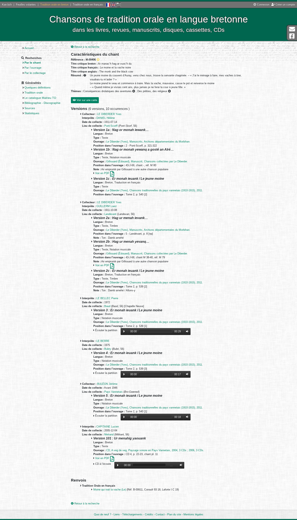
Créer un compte (285, 4)
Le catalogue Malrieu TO (40, 97)
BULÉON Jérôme (107, 383)
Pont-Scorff (111, 125)
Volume (186, 331)
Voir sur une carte (86, 100)
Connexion (262, 4)
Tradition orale (33, 92)
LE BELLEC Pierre (107, 298)
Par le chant (32, 62)
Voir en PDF (102, 173)
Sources (29, 108)
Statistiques (31, 113)
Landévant (110, 214)
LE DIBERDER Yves (109, 114)
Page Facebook (292, 36)
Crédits (149, 514)
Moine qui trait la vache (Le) (109, 489)
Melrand (109, 434)
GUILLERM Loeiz (106, 206)
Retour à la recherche (86, 46)
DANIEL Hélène (105, 117)
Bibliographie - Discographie (42, 102)
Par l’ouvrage (32, 67)
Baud (107, 306)
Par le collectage (35, 72)
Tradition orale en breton (54, 4)
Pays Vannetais (113, 391)
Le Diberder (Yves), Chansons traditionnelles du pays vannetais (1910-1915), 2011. (154, 190)
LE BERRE (103, 340)
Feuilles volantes (26, 4)
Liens (117, 514)
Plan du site (174, 514)
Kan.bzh (7, 4)
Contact (160, 514)
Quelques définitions (37, 87)
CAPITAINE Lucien (107, 426)
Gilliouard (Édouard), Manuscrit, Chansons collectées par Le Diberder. (147, 161)
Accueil (29, 48)
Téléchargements (132, 514)
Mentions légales (193, 514)
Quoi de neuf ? (102, 514)
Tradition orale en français (88, 4)
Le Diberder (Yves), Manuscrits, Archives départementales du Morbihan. (148, 141)
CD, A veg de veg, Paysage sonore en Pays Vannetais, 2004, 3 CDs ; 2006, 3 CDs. (155, 450)
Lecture (124, 331)
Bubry (107, 348)
